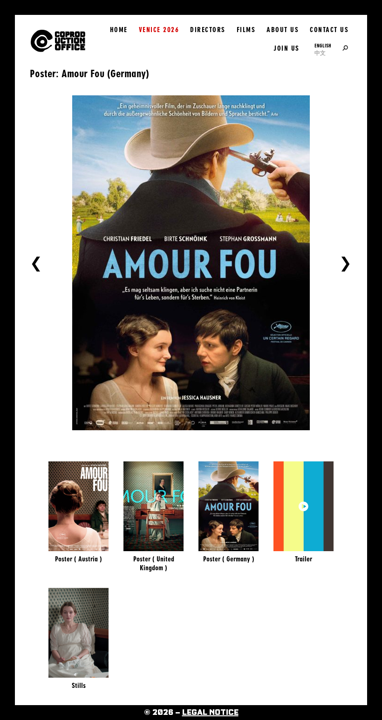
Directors (207, 30)
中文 (320, 53)
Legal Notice (210, 712)
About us (282, 30)
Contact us (329, 30)
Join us (286, 48)
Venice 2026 (159, 30)
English (322, 45)
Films (246, 30)
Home (119, 30)
